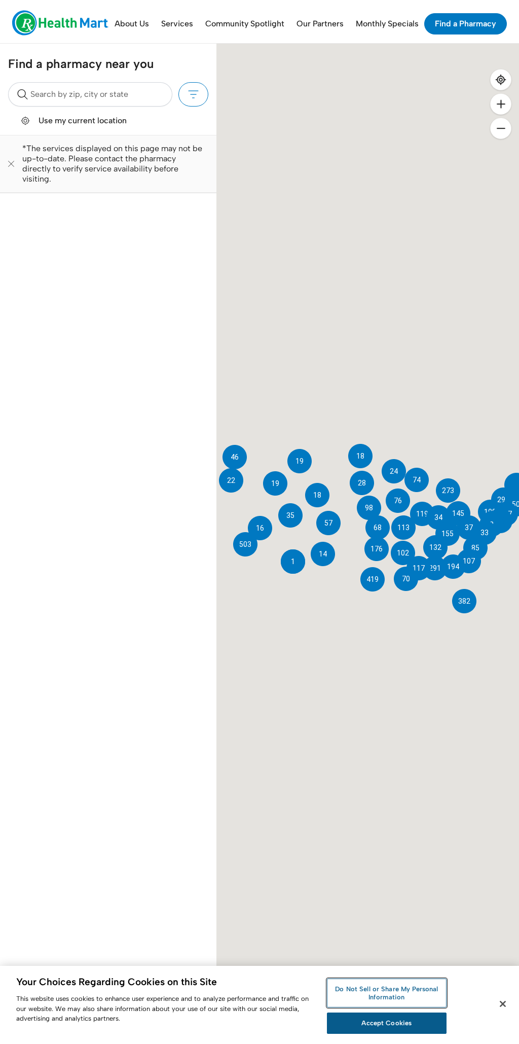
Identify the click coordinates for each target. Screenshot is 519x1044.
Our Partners (320, 23)
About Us (132, 23)
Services (177, 23)
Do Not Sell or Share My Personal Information (386, 993)
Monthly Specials (387, 23)
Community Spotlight (244, 23)
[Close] (503, 1004)
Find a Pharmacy (465, 23)
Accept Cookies (386, 1023)
